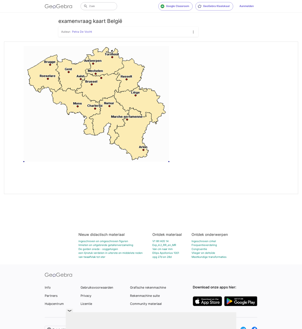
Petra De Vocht (82, 31)
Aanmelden (246, 6)
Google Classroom (177, 6)
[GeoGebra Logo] (58, 6)
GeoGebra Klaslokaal (216, 6)
